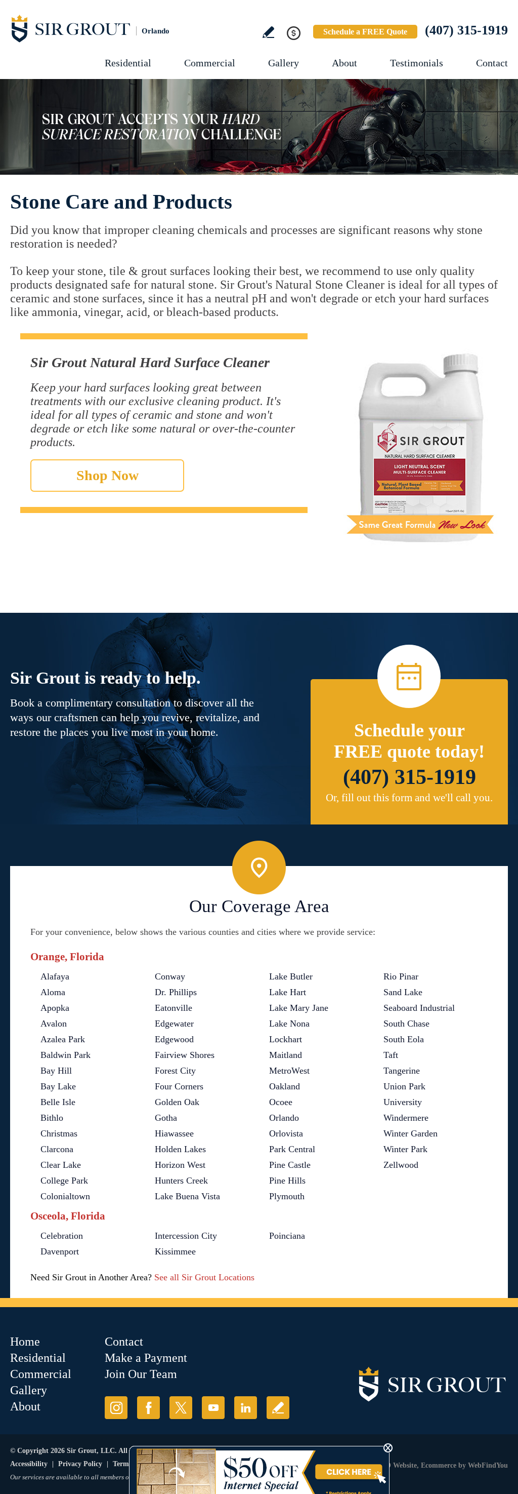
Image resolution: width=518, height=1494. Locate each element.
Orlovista (286, 1133)
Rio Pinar (400, 976)
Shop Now (107, 475)
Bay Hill (56, 1071)
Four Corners (179, 1086)
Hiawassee (174, 1133)
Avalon (53, 1023)
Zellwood (400, 1165)
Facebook (148, 1407)
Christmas (58, 1133)
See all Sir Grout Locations (204, 1277)
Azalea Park (62, 1039)
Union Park (404, 1086)
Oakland (284, 1086)
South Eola (403, 1039)
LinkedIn (245, 1407)
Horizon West (180, 1165)
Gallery (283, 62)
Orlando (284, 1118)
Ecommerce (438, 1465)
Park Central (292, 1149)
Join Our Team (141, 1374)
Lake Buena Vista (187, 1196)
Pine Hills (287, 1180)
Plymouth (287, 1196)
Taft (390, 1055)
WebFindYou (488, 1465)
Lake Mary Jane (298, 1008)
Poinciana (287, 1236)
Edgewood (174, 1039)
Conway (170, 976)
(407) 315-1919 (466, 30)
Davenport (59, 1251)
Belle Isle (57, 1102)
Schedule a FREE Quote (365, 31)
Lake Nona (289, 1023)
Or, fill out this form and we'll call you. (409, 798)
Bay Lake (58, 1086)
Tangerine (401, 1071)
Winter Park (405, 1149)
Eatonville (173, 1008)
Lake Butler (291, 976)
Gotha (166, 1118)
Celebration (61, 1236)
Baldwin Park (65, 1055)
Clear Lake (60, 1165)
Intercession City (186, 1236)
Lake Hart (287, 992)
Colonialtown (65, 1196)
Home (25, 1341)
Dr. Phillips (176, 992)
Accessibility (29, 1464)
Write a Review (268, 32)
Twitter (180, 1407)
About (344, 62)
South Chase (406, 1023)
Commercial (209, 62)
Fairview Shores (184, 1055)
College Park (64, 1180)
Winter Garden (410, 1133)
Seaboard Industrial (419, 1008)
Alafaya (54, 976)
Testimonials (416, 62)
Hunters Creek (181, 1180)
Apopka (54, 1008)
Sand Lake (402, 992)
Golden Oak (177, 1102)
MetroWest (289, 1071)
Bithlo (51, 1118)
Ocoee (280, 1102)
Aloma (52, 992)
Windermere (405, 1118)
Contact (492, 62)
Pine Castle (290, 1165)
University (402, 1102)
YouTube (213, 1407)
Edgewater (174, 1023)
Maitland (285, 1055)
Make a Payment (146, 1357)
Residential (128, 62)
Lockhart (285, 1039)
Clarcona (56, 1149)
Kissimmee (175, 1251)
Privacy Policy (80, 1464)
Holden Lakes (180, 1149)
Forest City (175, 1071)
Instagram (116, 1407)
